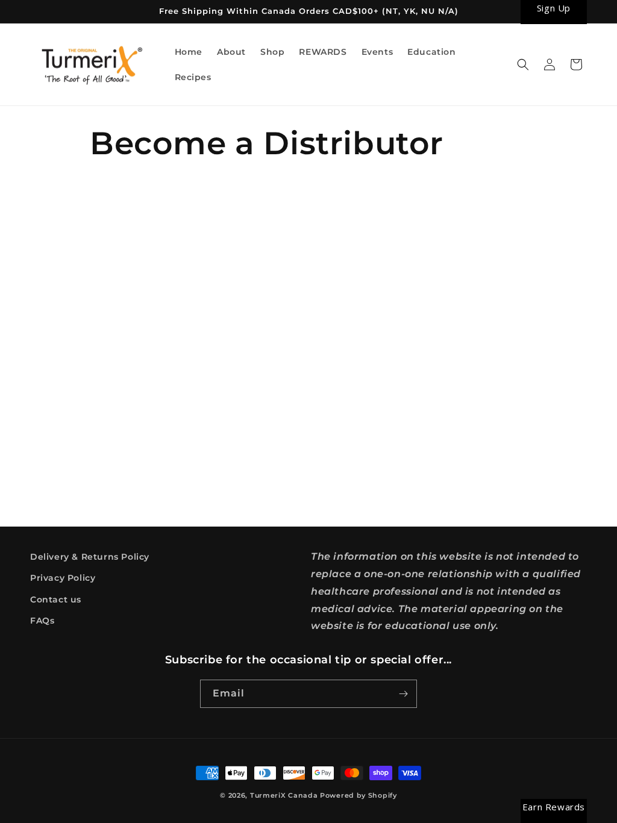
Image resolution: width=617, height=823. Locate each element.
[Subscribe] (403, 694)
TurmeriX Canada (284, 795)
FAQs (42, 620)
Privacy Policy (62, 577)
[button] (523, 64)
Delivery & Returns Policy (89, 556)
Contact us (55, 599)
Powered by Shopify (358, 795)
